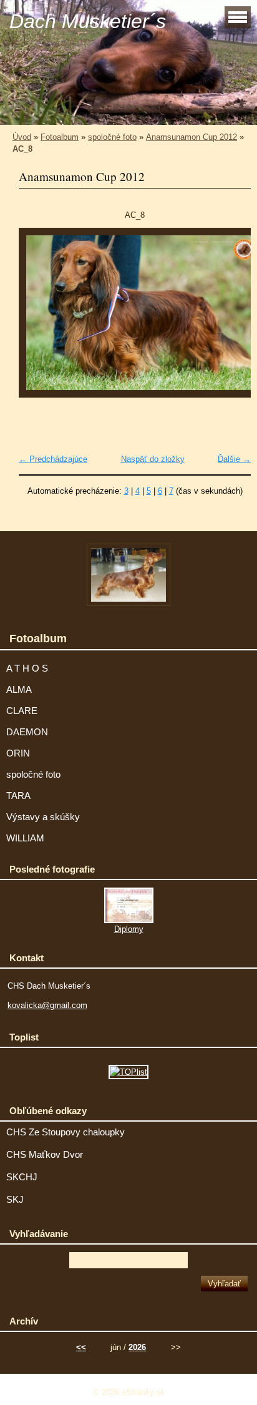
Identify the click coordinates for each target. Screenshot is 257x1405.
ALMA (19, 690)
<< (81, 1347)
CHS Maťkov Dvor (44, 1155)
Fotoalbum (60, 137)
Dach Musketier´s (87, 21)
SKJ (15, 1200)
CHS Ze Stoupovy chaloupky (65, 1132)
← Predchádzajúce (53, 459)
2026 (137, 1347)
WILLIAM (25, 838)
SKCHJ (21, 1177)
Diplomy (128, 929)
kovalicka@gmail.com (47, 1005)
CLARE (21, 711)
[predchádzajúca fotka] (39, 318)
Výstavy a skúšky (43, 817)
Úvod (21, 137)
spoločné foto (112, 137)
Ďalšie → (234, 459)
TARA (18, 796)
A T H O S (27, 668)
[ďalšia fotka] (230, 318)
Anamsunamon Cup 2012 (191, 137)
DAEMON (27, 732)
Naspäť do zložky (153, 459)
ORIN (18, 753)
